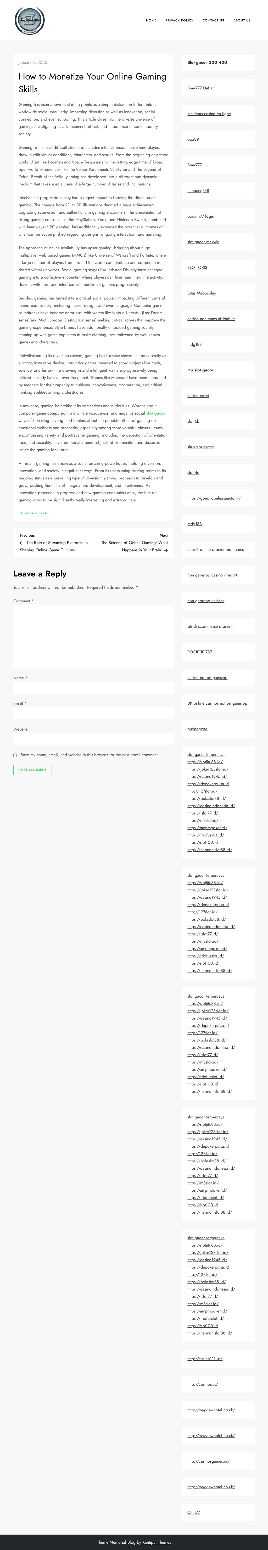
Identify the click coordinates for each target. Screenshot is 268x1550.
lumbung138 (198, 191)
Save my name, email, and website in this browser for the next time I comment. (90, 755)
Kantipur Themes (156, 1542)
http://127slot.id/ (202, 791)
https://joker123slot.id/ (207, 769)
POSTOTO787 (199, 652)
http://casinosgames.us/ (208, 1461)
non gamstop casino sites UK (212, 575)
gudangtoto (197, 729)
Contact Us (213, 20)
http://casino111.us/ (204, 1359)
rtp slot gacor (200, 370)
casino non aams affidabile (211, 319)
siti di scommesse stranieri (210, 626)
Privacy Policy (179, 20)
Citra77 (193, 1512)
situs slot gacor (200, 447)
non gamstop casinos (205, 601)
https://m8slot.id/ (203, 820)
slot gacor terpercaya (206, 754)
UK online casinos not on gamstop (217, 703)
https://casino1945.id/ (207, 776)
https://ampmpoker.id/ (207, 828)
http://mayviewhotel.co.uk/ (211, 1410)
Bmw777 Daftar (200, 88)
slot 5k (193, 421)
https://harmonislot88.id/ (209, 850)
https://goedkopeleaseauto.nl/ (214, 498)
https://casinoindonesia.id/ (211, 806)
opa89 (193, 139)
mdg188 (194, 344)
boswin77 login (200, 216)
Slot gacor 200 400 (207, 62)
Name (20, 678)
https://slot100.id (202, 842)
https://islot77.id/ (202, 813)
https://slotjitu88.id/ (205, 762)
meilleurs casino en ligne (209, 114)
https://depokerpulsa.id (208, 784)
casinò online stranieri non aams (215, 549)
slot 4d (193, 472)
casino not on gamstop (207, 678)
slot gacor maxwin (203, 242)
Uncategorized (33, 513)
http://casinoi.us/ (202, 1384)
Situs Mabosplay (201, 293)
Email (20, 703)
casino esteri (198, 396)
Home (151, 20)
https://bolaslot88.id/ (206, 798)
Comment (23, 601)
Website (20, 729)
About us (242, 20)
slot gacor (155, 413)
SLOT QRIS (197, 267)
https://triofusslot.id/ (205, 835)
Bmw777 (194, 165)
